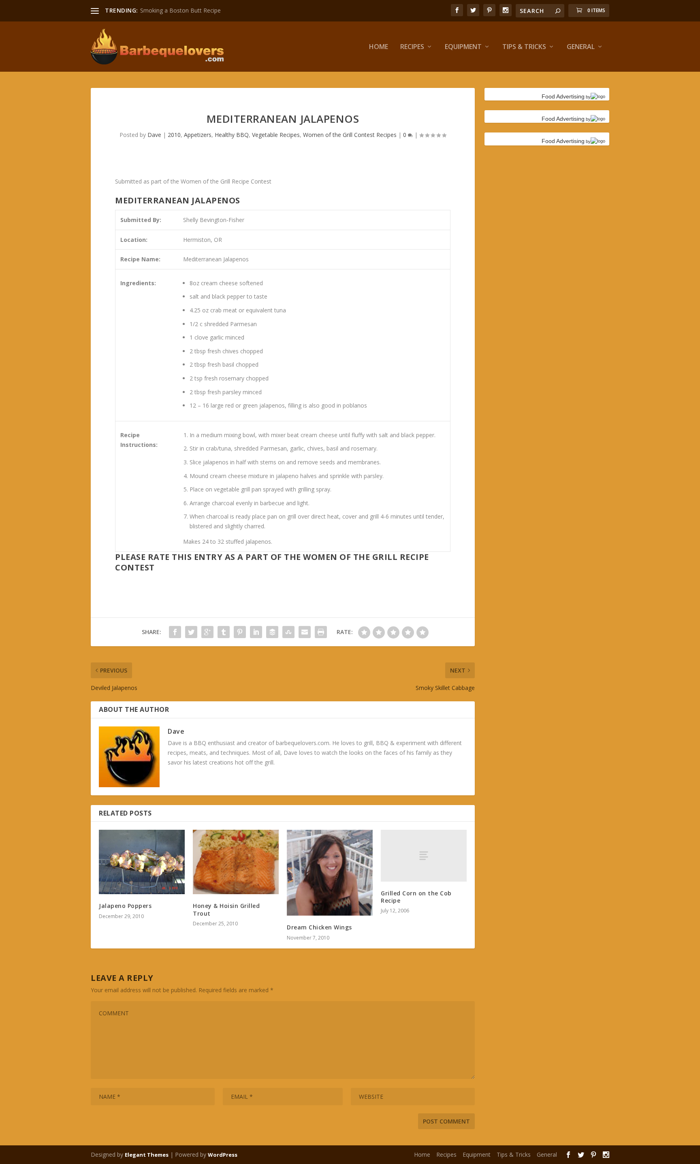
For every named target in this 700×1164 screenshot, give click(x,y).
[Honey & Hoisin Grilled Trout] (236, 862)
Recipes (412, 47)
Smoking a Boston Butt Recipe (180, 10)
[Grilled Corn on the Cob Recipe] (424, 855)
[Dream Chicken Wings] (330, 873)
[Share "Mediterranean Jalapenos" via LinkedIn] (256, 632)
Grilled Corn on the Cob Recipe (416, 896)
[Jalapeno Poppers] (142, 862)
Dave (154, 135)
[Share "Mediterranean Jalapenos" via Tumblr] (224, 632)
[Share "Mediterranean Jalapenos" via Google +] (207, 632)
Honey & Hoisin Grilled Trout (226, 909)
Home (378, 47)
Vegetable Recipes (276, 135)
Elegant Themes (147, 1154)
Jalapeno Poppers (125, 906)
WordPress (222, 1154)
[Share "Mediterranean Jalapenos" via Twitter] (191, 632)
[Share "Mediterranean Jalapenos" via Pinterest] (240, 632)
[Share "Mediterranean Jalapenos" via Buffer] (272, 632)
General (581, 47)
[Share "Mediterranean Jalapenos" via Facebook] (175, 632)
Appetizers (197, 135)
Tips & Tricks (524, 47)
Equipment (463, 47)
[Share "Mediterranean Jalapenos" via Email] (305, 632)
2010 (174, 135)
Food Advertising (563, 96)
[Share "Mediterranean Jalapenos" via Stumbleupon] (288, 632)
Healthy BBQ (232, 135)
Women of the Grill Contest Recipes (350, 135)
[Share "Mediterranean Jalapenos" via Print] (321, 632)
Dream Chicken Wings (319, 927)
